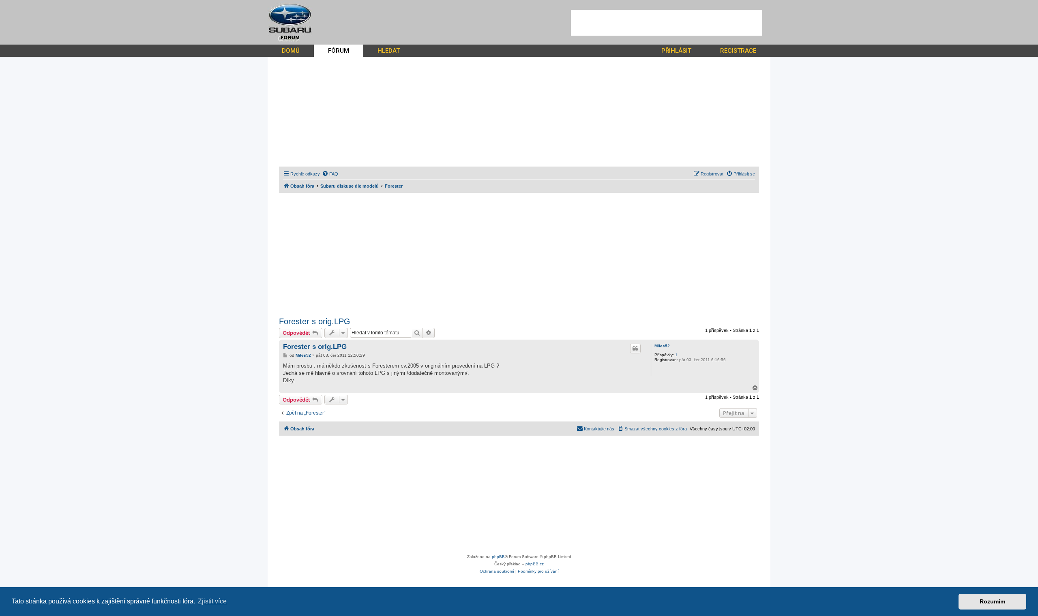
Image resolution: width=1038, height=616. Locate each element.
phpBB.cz (534, 564)
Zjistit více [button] (212, 601)
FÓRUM (338, 50)
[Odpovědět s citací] (635, 348)
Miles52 (662, 346)
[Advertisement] (666, 23)
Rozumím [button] (992, 601)
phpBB (498, 556)
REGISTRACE (738, 50)
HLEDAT (388, 50)
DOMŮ (291, 50)
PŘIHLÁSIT (676, 50)
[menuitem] (330, 174)
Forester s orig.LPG (314, 321)
